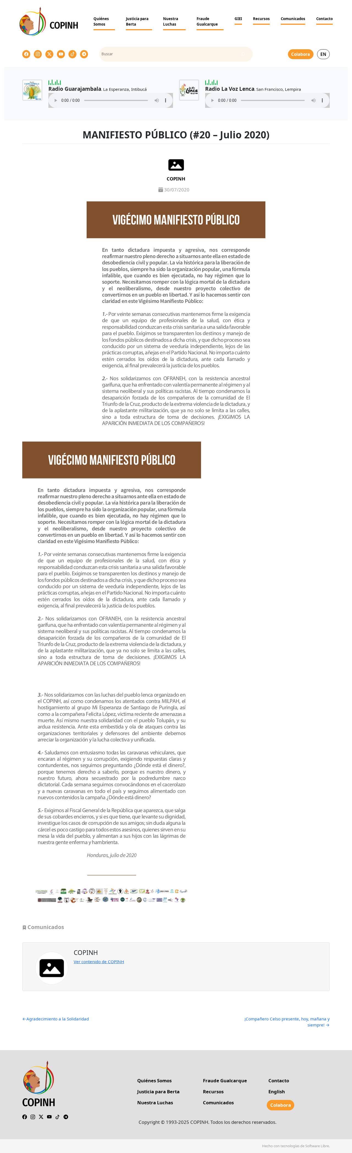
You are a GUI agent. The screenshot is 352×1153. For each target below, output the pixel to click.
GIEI (238, 18)
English (276, 1091)
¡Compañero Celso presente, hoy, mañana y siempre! (286, 1022)
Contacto (324, 18)
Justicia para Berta (137, 21)
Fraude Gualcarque (207, 21)
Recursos (261, 18)
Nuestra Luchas (170, 21)
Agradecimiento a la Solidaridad (57, 1018)
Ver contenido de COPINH (99, 961)
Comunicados (293, 18)
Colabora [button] (300, 54)
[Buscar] (243, 54)
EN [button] (323, 54)
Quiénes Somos (101, 21)
